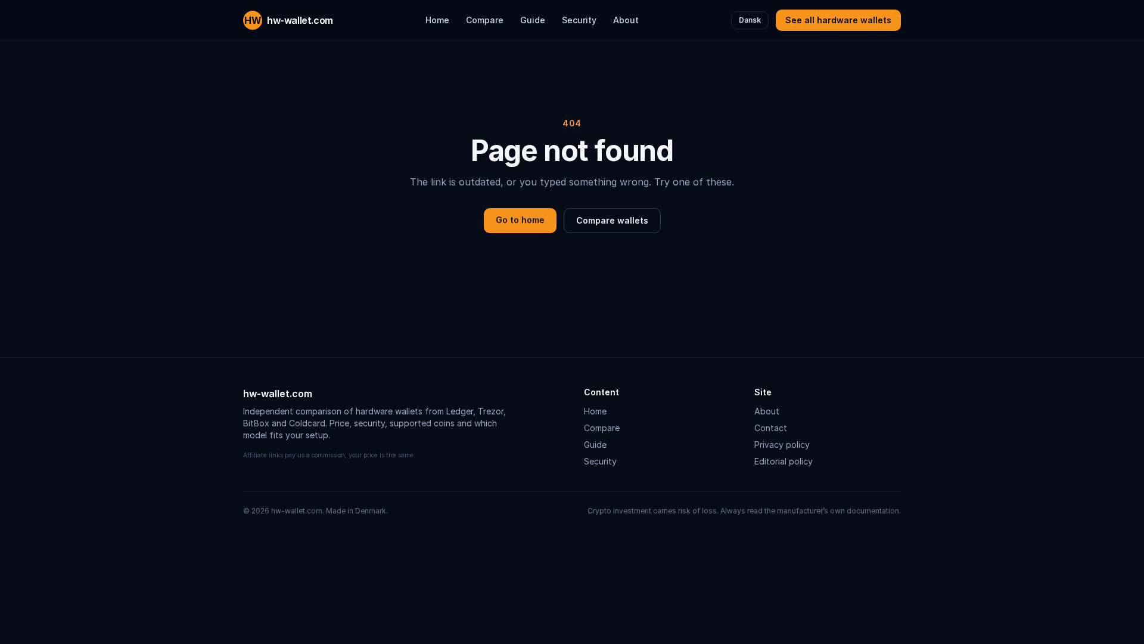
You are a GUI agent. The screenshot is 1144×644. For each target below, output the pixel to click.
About (626, 20)
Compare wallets (612, 220)
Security (579, 20)
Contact (770, 428)
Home (437, 20)
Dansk (750, 20)
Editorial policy (783, 461)
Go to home (520, 220)
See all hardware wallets (838, 20)
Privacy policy (782, 444)
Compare (484, 20)
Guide (532, 20)
